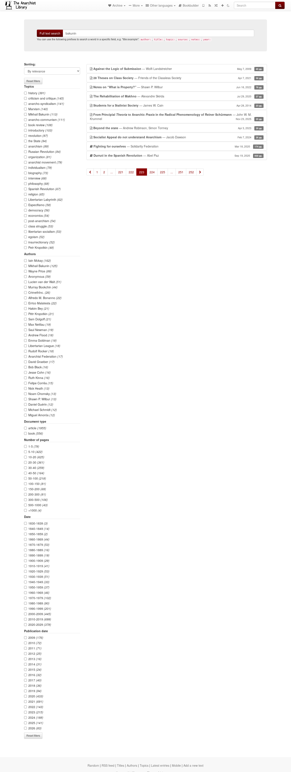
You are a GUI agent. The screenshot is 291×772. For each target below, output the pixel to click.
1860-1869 (38, 539)
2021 (35, 701)
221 (120, 172)
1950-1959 (38, 587)
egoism (36, 237)
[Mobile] (203, 5)
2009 (35, 637)
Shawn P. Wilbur (42, 399)
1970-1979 (39, 598)
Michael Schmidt (42, 410)
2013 (35, 659)
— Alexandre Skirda (177, 96)
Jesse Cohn (39, 372)
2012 (35, 653)
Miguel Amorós (41, 415)
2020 (35, 696)
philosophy (38, 183)
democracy (39, 210)
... (111, 172)
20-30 (36, 462)
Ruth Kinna (39, 378)
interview (37, 178)
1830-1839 (38, 523)
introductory (40, 130)
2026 (35, 728)
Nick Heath (38, 388)
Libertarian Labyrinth (45, 199)
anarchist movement (45, 162)
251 (180, 172)
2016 (35, 675)
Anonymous (39, 276)
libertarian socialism (44, 231)
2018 (35, 685)
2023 (35, 712)
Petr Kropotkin (41, 247)
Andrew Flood (40, 335)
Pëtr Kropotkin (41, 314)
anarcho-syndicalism (46, 103)
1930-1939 (38, 576)
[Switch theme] (228, 5)
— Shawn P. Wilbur (177, 87)
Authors (132, 765)
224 (152, 172)
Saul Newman (40, 330)
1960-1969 (38, 592)
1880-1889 (38, 550)
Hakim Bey (38, 308)
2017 (35, 680)
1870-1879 (38, 544)
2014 (35, 664)
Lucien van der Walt (44, 282)
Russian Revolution (44, 151)
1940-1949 (38, 582)
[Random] (216, 5)
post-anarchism (42, 221)
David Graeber (41, 362)
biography (38, 173)
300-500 (38, 499)
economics (38, 215)
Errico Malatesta (42, 303)
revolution (38, 135)
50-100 (37, 478)
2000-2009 (39, 614)
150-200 (37, 489)
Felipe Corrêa (40, 383)
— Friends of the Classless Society (177, 78)
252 (191, 172)
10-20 (36, 457)
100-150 (37, 483)
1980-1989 (38, 603)
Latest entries (160, 765)
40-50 (36, 473)
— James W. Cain (177, 105)
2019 (35, 691)
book (35, 433)
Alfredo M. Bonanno (45, 298)
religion (36, 194)
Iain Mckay (39, 260)
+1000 (35, 510)
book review (40, 125)
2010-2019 (39, 619)
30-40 (36, 468)
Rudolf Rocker (41, 351)
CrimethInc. (39, 292)
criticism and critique (46, 98)
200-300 (37, 494)
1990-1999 (39, 608)
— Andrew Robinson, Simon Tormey (177, 128)
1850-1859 (38, 534)
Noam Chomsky (42, 394)
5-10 (35, 452)
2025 (35, 723)
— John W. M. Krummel (176, 116)
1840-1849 (38, 528)
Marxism (38, 109)
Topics (144, 765)
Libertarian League (44, 346)
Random (93, 765)
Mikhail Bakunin (43, 114)
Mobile (176, 765)
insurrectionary (41, 242)
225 (162, 172)
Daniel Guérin (40, 404)
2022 (35, 707)
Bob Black (38, 367)
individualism (40, 167)
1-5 (33, 446)
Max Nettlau (39, 324)
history (36, 93)
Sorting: (30, 64)
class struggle (40, 226)
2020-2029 (39, 624)
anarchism (38, 146)
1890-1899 (38, 555)
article (37, 428)
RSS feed (108, 765)
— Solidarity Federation (178, 146)
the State (37, 141)
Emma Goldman (42, 340)
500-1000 (38, 505)
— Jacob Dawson (177, 137)
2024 (35, 717)
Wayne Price (40, 271)
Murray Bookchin (43, 287)
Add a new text (193, 765)
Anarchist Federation (45, 356)
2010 (35, 643)
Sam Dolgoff (39, 319)
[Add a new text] (222, 5)
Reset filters (33, 81)
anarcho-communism (46, 119)
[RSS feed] (209, 5)
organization (39, 157)
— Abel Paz (178, 155)
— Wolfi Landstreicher (177, 69)
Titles (120, 765)
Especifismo (39, 205)
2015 (35, 669)
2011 (35, 648)
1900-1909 (38, 560)
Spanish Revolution (44, 189)
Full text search (50, 33)
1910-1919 (38, 566)
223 (141, 172)
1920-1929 (38, 571)
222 (131, 172)
